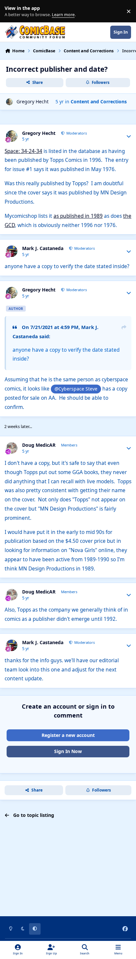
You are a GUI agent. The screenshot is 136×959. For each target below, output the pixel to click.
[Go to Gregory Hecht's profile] (9, 101)
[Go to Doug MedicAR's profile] (11, 448)
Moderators (76, 133)
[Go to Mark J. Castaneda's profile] (11, 251)
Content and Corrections (99, 101)
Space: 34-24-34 (23, 151)
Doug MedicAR (38, 445)
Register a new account (68, 735)
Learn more (12, 11)
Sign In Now (68, 751)
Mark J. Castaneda (42, 248)
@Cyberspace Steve (75, 389)
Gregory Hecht (33, 101)
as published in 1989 (78, 216)
